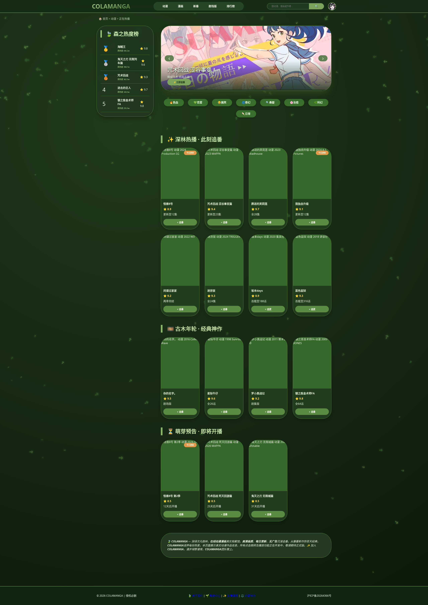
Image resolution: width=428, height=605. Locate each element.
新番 (196, 6)
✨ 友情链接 (230, 595)
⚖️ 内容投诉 (248, 595)
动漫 (165, 6)
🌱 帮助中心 (213, 595)
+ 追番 (180, 222)
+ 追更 (268, 309)
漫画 (180, 6)
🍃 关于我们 (195, 595)
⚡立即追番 (179, 82)
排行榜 (231, 6)
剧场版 (213, 6)
